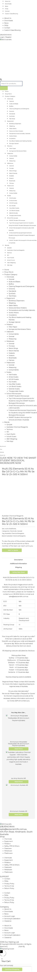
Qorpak (9, 247)
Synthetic (12, 116)
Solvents (11, 111)
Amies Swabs (13, 200)
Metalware (10, 163)
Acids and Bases (13, 103)
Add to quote (13, 550)
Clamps (11, 183)
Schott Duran (11, 260)
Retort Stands (13, 173)
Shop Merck (8, 94)
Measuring (12, 161)
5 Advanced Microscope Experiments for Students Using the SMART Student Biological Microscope (22, 235)
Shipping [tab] (18, 567)
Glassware (10, 153)
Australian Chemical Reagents (15, 250)
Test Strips (12, 118)
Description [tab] (18, 560)
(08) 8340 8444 (7, 826)
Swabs (9, 195)
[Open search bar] (1, 80)
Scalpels (11, 176)
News (6, 6)
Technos (9, 252)
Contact (7, 11)
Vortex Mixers (13, 136)
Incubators (12, 138)
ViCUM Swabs (13, 203)
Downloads (8, 3)
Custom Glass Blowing (11, 13)
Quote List (2, 455)
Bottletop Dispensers (15, 123)
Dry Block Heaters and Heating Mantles (20, 141)
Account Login (9, 916)
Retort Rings (12, 170)
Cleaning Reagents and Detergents (19, 108)
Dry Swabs (12, 205)
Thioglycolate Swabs (15, 215)
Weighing (12, 126)
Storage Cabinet (14, 143)
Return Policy (9, 888)
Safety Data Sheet (18, 572)
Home (6, 91)
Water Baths (12, 128)
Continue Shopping (12, 969)
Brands (7, 245)
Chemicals (10, 98)
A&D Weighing (11, 262)
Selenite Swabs (13, 213)
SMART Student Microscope (17, 220)
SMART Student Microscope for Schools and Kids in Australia (22, 242)
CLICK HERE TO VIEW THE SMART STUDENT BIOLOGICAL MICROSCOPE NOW (18, 460)
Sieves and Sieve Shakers (16, 131)
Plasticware (10, 185)
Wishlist (2, 452)
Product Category (10, 96)
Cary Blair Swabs (14, 208)
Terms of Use (9, 886)
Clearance (7, 921)
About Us (7, 18)
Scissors (11, 178)
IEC (8, 255)
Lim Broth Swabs (14, 210)
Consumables (13, 156)
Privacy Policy (9, 883)
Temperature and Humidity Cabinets (19, 133)
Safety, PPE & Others (11, 846)
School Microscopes (12, 218)
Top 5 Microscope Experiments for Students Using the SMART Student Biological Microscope (22, 224)
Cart (1, 449)
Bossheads (12, 180)
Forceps (11, 168)
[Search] (4, 88)
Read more (18, 749)
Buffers (11, 106)
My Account (3, 446)
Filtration (9, 146)
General (11, 101)
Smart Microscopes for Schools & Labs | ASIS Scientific (21, 229)
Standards (12, 113)
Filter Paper (12, 148)
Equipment (10, 121)
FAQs (6, 8)
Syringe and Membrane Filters (17, 151)
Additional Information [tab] (18, 563)
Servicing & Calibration (12, 919)
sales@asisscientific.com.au (13, 829)
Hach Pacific (10, 257)
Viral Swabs (12, 198)
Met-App (9, 265)
